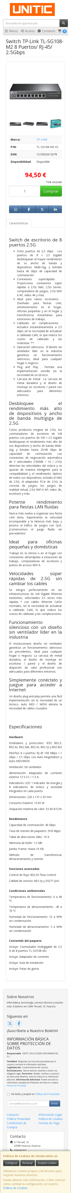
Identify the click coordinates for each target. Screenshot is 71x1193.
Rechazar (27, 1163)
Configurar (11, 1163)
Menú (13, 31)
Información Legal (50, 1115)
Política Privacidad (18, 1119)
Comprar (51, 191)
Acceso (29, 31)
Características (18, 223)
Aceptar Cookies (47, 1163)
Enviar (54, 1103)
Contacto (48, 31)
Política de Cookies (15, 1188)
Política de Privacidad (16, 1085)
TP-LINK (41, 139)
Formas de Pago (49, 1123)
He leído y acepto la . (35, 1094)
